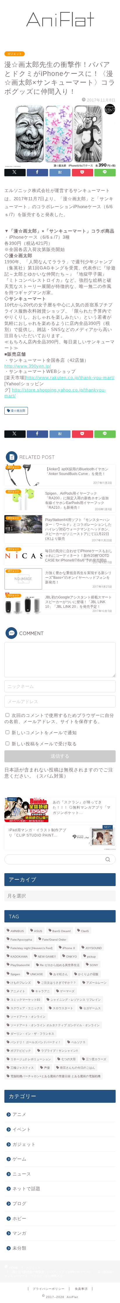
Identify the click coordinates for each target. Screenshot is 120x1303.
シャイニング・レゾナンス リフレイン (75, 999)
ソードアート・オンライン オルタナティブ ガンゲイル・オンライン (55, 1025)
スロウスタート (63, 1008)
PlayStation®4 (20, 965)
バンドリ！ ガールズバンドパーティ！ (35, 1042)
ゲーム (20, 1158)
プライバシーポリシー (49, 1288)
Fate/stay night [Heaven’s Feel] (31, 948)
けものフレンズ (20, 982)
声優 (47, 1067)
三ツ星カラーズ (96, 1059)
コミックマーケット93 (25, 999)
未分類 (20, 1248)
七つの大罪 (68, 1059)
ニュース (22, 1173)
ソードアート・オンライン (27, 1016)
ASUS (38, 931)
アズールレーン (96, 982)
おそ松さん (60, 974)
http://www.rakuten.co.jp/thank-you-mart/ (70, 377)
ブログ (20, 1203)
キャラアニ (42, 991)
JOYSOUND (93, 948)
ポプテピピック (20, 1050)
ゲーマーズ (67, 991)
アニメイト (17, 991)
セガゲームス (92, 1008)
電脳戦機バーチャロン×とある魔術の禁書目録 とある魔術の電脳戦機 (55, 1076)
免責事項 (81, 1288)
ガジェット (14, 53)
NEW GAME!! (47, 956)
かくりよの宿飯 (88, 974)
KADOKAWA (19, 956)
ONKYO (71, 956)
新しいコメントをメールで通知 (44, 732)
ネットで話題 (26, 1188)
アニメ (20, 1114)
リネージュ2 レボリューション (30, 1059)
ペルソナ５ (78, 1042)
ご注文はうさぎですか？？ (58, 982)
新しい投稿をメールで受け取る (44, 743)
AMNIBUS (17, 931)
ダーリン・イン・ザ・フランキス (32, 1033)
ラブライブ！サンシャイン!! (59, 1050)
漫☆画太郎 (17, 410)
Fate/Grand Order (54, 939)
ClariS (85, 931)
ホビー (20, 1218)
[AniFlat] (60, 39)
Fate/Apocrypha (21, 939)
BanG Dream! (61, 931)
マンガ (20, 1233)
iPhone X (69, 948)
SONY (94, 965)
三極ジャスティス (22, 1067)
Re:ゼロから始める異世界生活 (60, 965)
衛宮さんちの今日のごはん (77, 1067)
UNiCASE (36, 974)
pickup (91, 956)
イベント (22, 1129)
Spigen (15, 974)
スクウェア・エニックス (26, 1008)
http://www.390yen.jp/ (27, 366)
